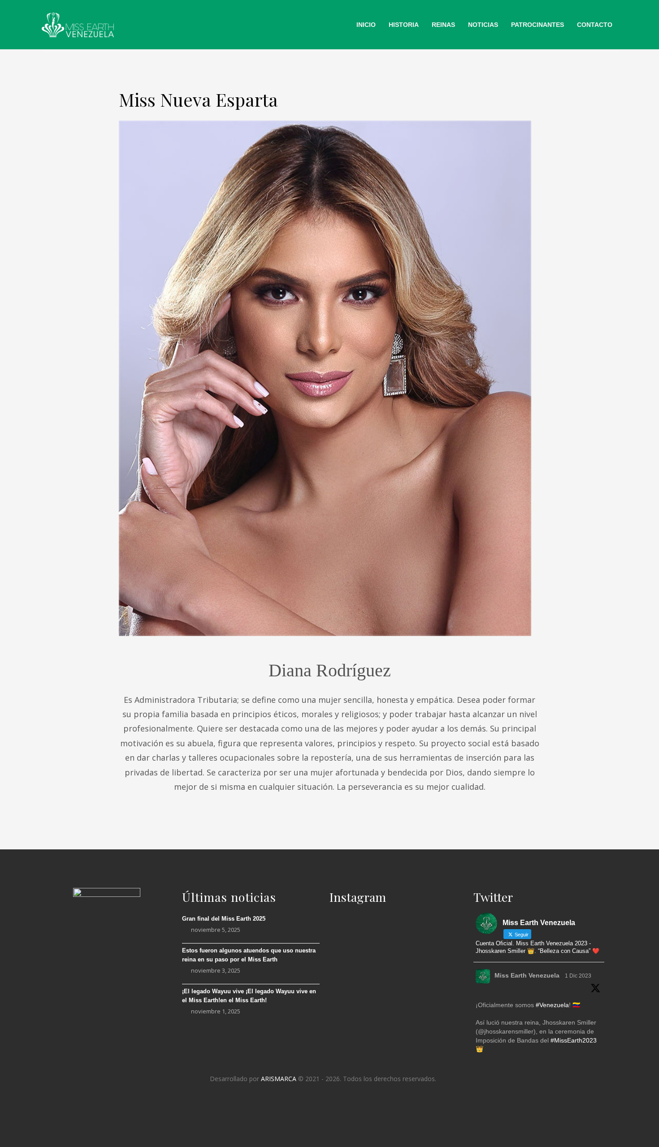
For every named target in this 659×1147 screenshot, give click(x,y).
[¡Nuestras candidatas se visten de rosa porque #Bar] (439, 1009)
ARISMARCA (278, 1078)
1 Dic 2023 (578, 976)
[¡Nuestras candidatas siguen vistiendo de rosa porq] (351, 1015)
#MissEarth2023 (574, 1040)
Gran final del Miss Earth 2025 (223, 918)
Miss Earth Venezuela (526, 975)
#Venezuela (552, 1004)
